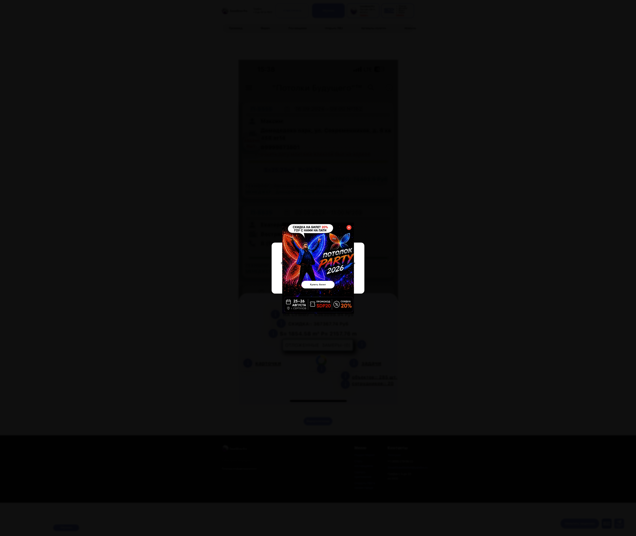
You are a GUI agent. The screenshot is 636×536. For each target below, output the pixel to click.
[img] (318, 268)
